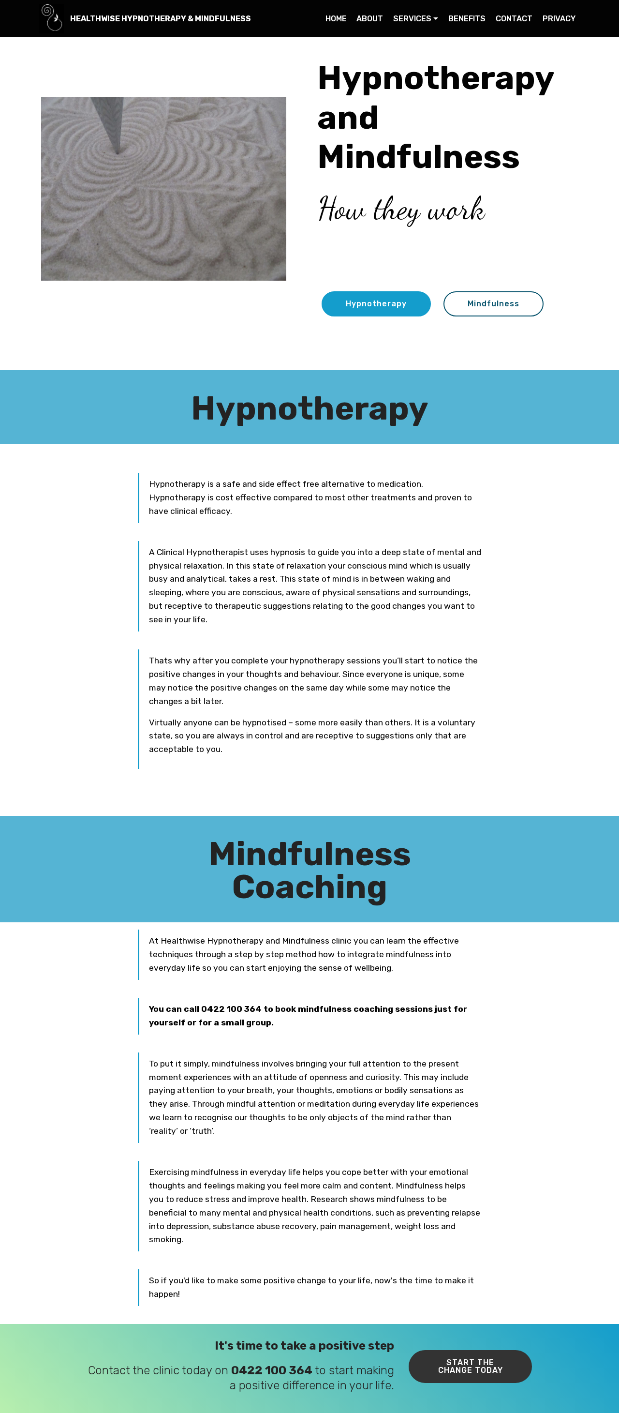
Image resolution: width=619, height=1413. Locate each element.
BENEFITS (467, 18)
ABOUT (369, 18)
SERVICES (412, 18)
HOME (335, 18)
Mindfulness (493, 303)
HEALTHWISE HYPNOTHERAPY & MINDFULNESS (160, 18)
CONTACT (514, 18)
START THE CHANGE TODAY (470, 1366)
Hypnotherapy (376, 303)
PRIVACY (559, 18)
